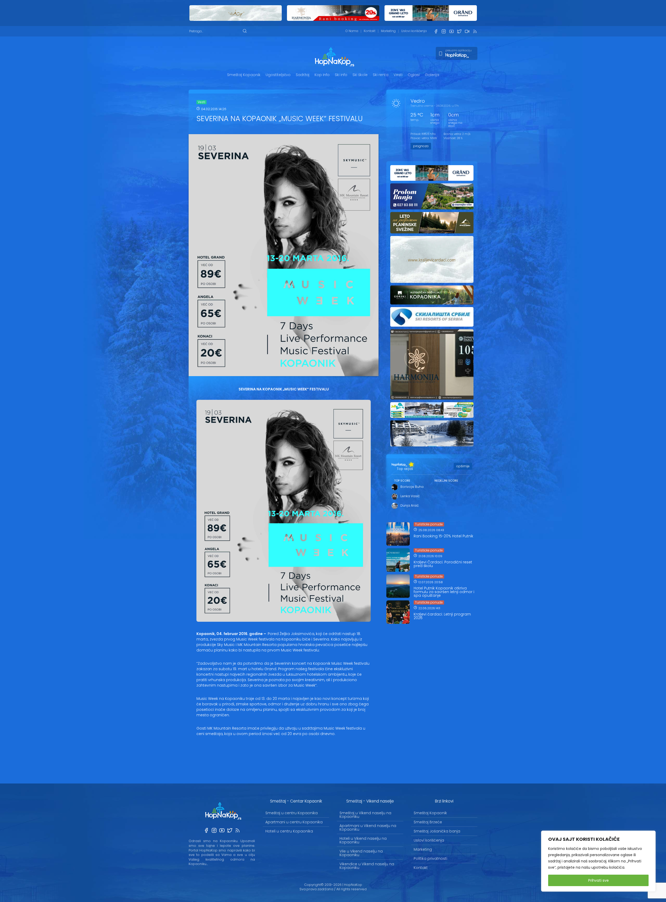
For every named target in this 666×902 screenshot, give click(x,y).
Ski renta (380, 74)
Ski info (341, 74)
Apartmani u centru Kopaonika (294, 822)
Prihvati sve (598, 880)
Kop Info (322, 74)
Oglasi (414, 74)
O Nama (351, 31)
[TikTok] (467, 31)
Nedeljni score (446, 480)
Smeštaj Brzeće (428, 822)
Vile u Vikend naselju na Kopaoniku (361, 853)
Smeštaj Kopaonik (243, 74)
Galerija (432, 74)
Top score (402, 480)
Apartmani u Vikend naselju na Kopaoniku (368, 827)
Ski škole (360, 74)
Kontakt (369, 31)
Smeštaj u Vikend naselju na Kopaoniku (365, 814)
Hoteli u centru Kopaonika (289, 831)
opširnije (463, 466)
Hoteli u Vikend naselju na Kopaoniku (363, 840)
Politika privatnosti (430, 858)
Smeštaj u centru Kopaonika (291, 813)
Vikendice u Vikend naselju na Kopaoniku (367, 865)
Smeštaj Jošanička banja (437, 831)
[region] (598, 861)
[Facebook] (436, 31)
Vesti (398, 74)
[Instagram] (443, 31)
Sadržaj (302, 74)
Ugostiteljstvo (278, 74)
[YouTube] (451, 31)
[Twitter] (459, 31)
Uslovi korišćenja (414, 31)
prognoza (420, 146)
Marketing (388, 31)
